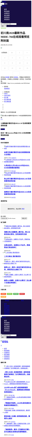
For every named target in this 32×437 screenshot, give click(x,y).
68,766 (12, 395)
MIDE (6, 93)
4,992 (12, 380)
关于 (22, 300)
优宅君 (7, 77)
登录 (23, 209)
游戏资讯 (7, 19)
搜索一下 (3, 26)
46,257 (14, 184)
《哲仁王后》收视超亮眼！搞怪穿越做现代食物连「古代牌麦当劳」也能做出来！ (17, 374)
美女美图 (7, 15)
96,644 (14, 171)
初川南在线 (7, 101)
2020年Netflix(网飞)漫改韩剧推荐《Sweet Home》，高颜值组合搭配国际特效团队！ (17, 390)
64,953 (14, 197)
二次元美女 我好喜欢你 (12, 256)
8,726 (12, 435)
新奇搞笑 (7, 11)
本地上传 (24, 218)
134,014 (13, 421)
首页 (5, 9)
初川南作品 (7, 99)
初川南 (6, 97)
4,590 (12, 408)
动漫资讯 (7, 13)
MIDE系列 (7, 95)
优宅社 (16, 77)
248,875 (14, 157)
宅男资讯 (7, 17)
